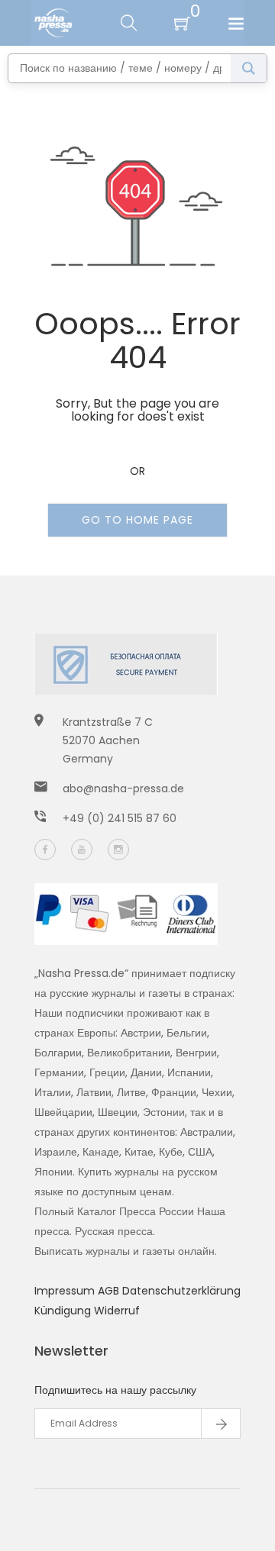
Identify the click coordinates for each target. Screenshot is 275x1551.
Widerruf (117, 1310)
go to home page (137, 519)
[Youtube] (81, 849)
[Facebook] (45, 849)
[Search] (249, 68)
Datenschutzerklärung (181, 1290)
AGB (110, 1290)
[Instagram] (118, 849)
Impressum (66, 1290)
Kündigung (64, 1310)
